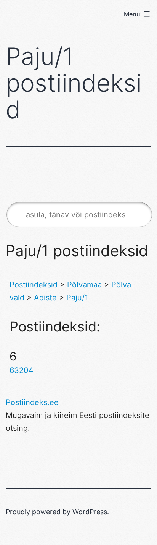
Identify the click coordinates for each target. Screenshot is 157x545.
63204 (22, 370)
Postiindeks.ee (32, 402)
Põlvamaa (84, 284)
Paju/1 (77, 297)
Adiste (45, 297)
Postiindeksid (34, 284)
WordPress (89, 512)
